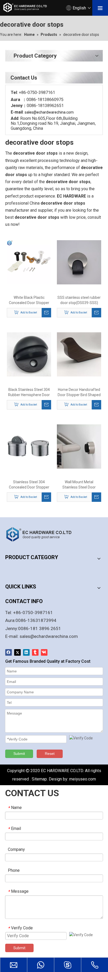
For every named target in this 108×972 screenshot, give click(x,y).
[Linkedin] (26, 652)
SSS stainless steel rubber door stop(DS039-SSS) (79, 300)
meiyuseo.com (82, 779)
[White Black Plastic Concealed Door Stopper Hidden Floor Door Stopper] (29, 262)
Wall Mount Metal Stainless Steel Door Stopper (79, 485)
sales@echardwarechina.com (49, 636)
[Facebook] (8, 652)
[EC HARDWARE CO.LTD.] (42, 534)
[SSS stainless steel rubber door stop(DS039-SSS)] (79, 262)
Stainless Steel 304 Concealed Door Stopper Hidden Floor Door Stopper (29, 485)
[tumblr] (35, 652)
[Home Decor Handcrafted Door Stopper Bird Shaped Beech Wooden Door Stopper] (79, 354)
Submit (19, 753)
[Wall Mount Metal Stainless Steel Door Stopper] (79, 446)
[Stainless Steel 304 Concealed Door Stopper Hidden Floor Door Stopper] (29, 446)
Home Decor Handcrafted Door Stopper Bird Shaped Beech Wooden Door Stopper (79, 392)
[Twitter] (17, 652)
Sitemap (39, 779)
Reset (50, 753)
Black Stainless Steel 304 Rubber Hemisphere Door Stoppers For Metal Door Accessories (29, 392)
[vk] (44, 652)
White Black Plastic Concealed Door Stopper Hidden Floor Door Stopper (29, 300)
